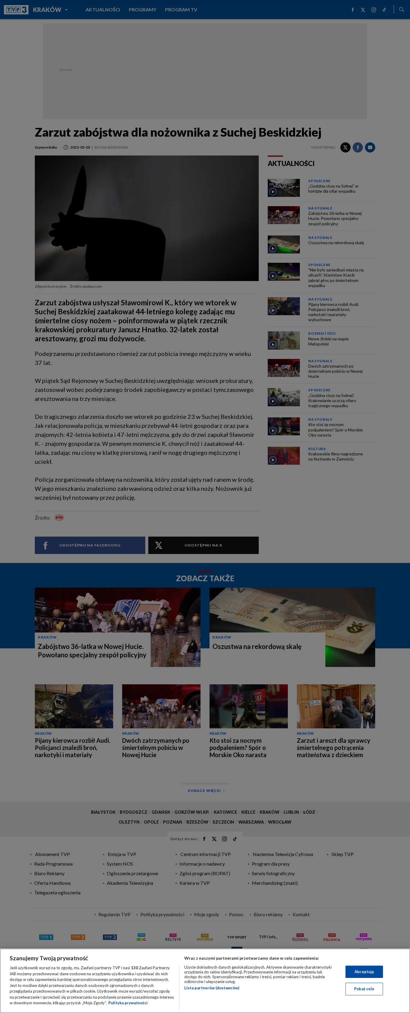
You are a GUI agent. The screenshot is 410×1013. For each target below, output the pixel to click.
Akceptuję (364, 971)
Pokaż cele (364, 988)
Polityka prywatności (128, 1002)
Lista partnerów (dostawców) (211, 987)
